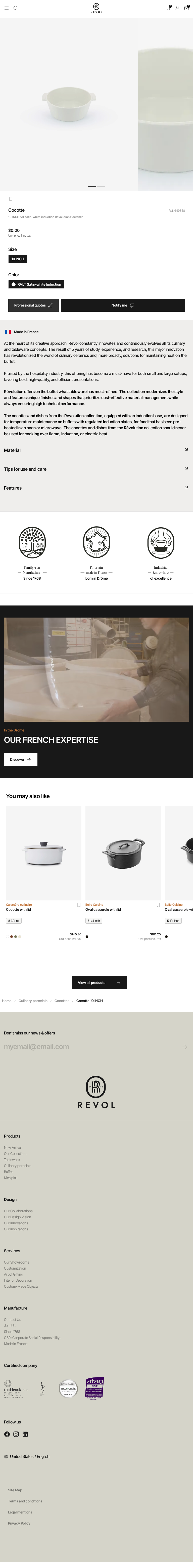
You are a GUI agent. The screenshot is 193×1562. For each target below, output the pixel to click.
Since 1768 (12, 1331)
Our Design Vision (17, 1217)
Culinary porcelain (33, 1001)
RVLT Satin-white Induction (39, 284)
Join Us (10, 1325)
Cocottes (62, 1001)
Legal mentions (20, 1512)
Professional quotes (30, 305)
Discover (17, 759)
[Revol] (96, 1092)
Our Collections (15, 1153)
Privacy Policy (19, 1523)
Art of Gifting (13, 1274)
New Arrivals (13, 1147)
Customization (15, 1268)
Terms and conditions (25, 1501)
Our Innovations (16, 1223)
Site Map (15, 1490)
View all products (91, 982)
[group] (43, 882)
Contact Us (12, 1319)
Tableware (12, 1159)
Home (7, 1001)
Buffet (8, 1171)
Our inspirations (16, 1229)
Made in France (15, 1343)
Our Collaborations (18, 1211)
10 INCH (18, 259)
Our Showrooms (16, 1262)
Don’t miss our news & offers (29, 1032)
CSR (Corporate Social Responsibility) (32, 1337)
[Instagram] (16, 1434)
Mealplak (11, 1178)
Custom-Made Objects (21, 1286)
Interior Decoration (18, 1280)
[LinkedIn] (25, 1434)
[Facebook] (7, 1434)
